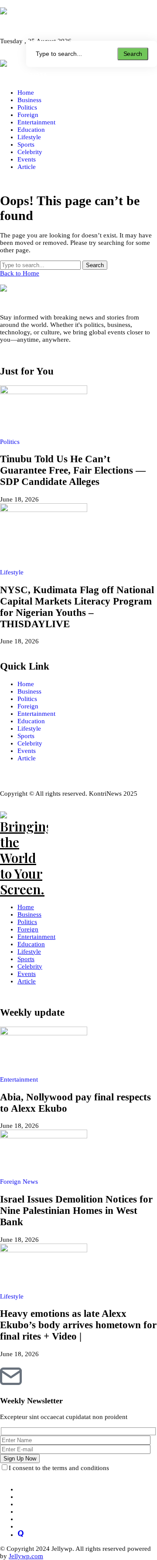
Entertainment (36, 713)
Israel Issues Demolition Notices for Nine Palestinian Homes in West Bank (76, 1210)
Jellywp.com (26, 1556)
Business (29, 691)
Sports (25, 735)
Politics (27, 698)
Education (31, 721)
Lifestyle (29, 728)
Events (26, 750)
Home (25, 683)
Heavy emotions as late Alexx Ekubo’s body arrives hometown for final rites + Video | (78, 1325)
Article (26, 758)
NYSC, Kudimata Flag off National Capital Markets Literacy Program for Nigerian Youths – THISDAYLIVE (77, 606)
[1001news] (78, 18)
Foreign (27, 706)
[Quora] (20, 1534)
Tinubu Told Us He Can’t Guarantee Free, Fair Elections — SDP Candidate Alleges (73, 470)
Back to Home (19, 273)
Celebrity (29, 743)
